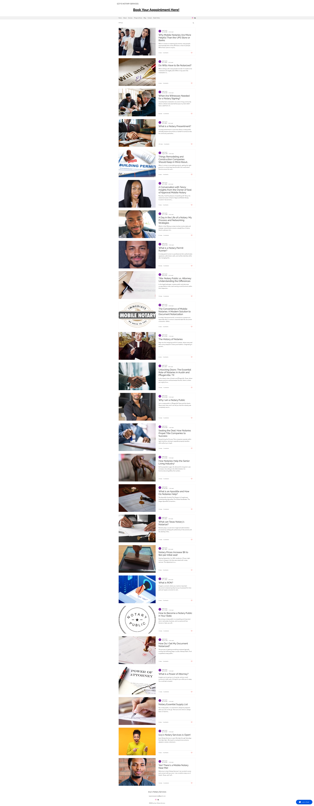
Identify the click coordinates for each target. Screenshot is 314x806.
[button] (193, 23)
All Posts (121, 22)
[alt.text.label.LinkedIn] (195, 18)
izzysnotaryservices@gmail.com (157, 796)
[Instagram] (192, 18)
